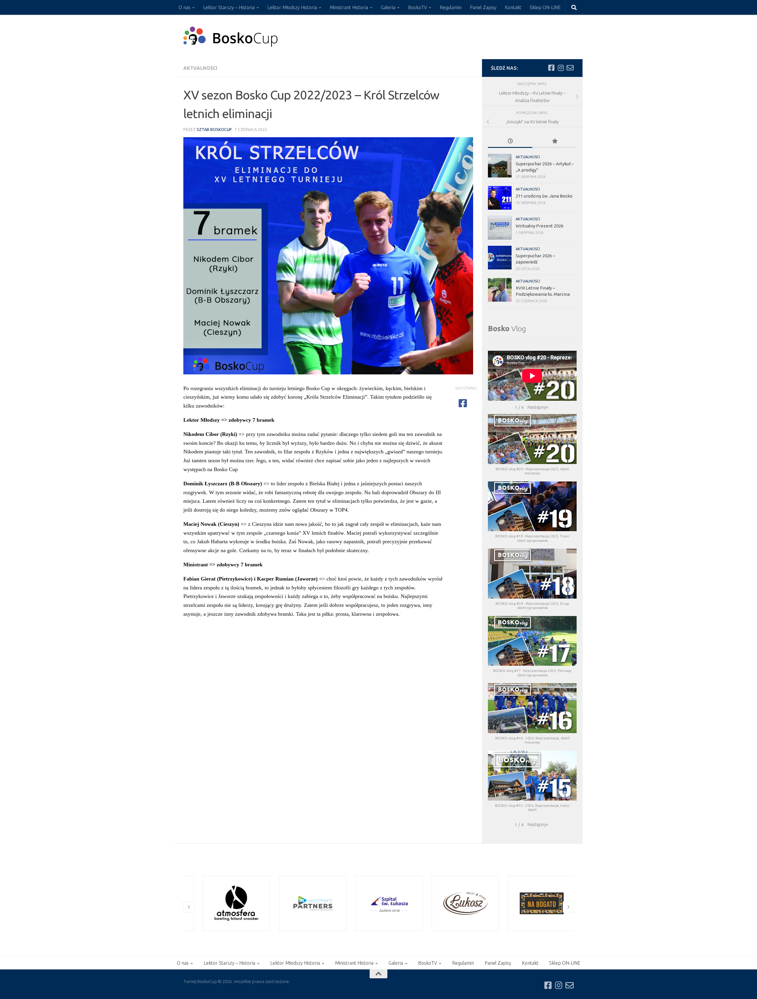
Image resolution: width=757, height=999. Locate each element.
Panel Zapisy (483, 7)
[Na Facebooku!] (551, 67)
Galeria (388, 7)
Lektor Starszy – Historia (229, 7)
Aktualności (200, 68)
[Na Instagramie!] (560, 67)
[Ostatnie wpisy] (510, 141)
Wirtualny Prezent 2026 (539, 225)
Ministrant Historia (349, 7)
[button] (538, 407)
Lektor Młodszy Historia (292, 7)
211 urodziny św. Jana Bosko (544, 195)
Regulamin (451, 7)
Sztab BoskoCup (214, 129)
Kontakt (513, 7)
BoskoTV (417, 7)
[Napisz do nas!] (570, 67)
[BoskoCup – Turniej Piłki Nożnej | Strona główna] (230, 37)
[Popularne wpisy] (554, 141)
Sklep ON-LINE (545, 7)
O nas (184, 7)
